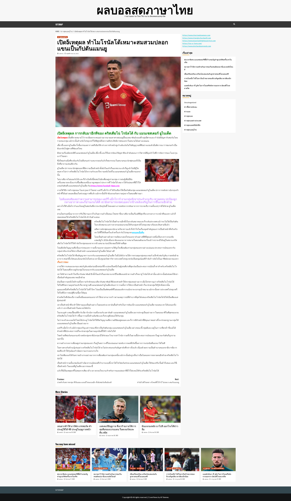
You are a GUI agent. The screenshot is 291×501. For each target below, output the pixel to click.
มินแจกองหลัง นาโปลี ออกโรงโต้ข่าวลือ (160, 427)
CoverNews (153, 497)
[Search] (234, 24)
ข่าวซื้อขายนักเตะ (190, 107)
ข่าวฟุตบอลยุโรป (62, 37)
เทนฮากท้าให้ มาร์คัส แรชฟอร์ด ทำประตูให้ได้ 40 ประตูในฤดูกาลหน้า (74, 427)
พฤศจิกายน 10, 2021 (72, 53)
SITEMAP (59, 24)
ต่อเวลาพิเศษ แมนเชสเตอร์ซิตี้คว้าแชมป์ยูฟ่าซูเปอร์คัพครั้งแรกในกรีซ (208, 61)
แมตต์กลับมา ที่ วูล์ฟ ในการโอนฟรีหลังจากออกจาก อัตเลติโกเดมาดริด (207, 87)
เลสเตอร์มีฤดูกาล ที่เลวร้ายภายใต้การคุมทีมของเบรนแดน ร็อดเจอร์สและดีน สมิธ (117, 429)
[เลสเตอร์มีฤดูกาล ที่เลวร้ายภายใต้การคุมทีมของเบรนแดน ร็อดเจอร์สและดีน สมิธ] (118, 409)
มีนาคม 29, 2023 (154, 432)
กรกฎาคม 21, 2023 (216, 479)
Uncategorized (190, 102)
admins (61, 53)
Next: (158, 381)
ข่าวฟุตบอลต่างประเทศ (192, 121)
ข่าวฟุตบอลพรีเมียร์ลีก (192, 125)
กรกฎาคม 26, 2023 (180, 479)
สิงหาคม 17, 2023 (70, 479)
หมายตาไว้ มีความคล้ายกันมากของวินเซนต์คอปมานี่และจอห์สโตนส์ (208, 68)
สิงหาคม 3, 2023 (142, 479)
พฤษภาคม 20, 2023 (113, 435)
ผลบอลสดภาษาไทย (145, 9)
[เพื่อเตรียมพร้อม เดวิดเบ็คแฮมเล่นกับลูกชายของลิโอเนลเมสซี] (145, 459)
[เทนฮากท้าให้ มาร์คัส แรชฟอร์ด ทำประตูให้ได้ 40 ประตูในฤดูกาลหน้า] (75, 409)
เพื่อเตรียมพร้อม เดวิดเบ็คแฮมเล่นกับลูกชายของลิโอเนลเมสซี (206, 74)
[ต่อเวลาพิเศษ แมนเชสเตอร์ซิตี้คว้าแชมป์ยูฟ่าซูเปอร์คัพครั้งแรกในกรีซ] (72, 459)
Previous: (84, 381)
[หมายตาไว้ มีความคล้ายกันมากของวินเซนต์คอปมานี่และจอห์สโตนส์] (109, 459)
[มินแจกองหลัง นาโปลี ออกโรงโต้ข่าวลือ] (160, 409)
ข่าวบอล (187, 112)
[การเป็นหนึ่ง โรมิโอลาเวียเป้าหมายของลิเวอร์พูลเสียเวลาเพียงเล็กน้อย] (182, 459)
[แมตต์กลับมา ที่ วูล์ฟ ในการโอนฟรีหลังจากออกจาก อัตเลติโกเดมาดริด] (218, 459)
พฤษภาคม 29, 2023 (71, 432)
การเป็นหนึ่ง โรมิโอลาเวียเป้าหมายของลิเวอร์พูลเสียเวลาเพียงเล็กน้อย (207, 79)
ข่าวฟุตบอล (61, 420)
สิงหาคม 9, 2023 (106, 479)
